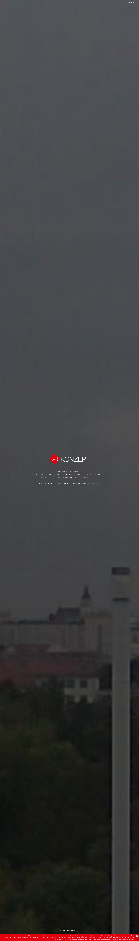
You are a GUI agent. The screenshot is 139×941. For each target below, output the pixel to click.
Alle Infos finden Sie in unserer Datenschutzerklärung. (116, 939)
